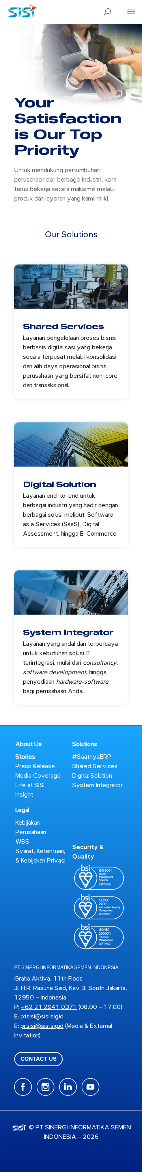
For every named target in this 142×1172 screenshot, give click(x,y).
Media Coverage (38, 776)
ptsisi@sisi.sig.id (42, 1016)
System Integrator (68, 632)
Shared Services (63, 326)
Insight (24, 795)
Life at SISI (30, 785)
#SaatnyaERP (91, 757)
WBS (22, 842)
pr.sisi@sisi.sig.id (42, 1026)
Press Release (35, 766)
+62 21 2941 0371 (49, 1007)
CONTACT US (38, 1059)
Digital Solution (59, 484)
